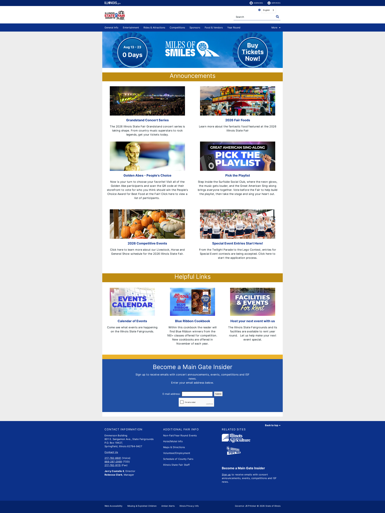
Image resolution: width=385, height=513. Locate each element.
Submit (218, 394)
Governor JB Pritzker (245, 506)
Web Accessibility (114, 506)
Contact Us (111, 452)
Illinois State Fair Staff (176, 464)
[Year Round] (242, 27)
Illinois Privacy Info (189, 506)
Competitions (177, 27)
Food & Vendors (214, 27)
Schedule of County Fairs (178, 458)
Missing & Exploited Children (142, 506)
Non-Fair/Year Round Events (180, 435)
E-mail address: (171, 394)
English (266, 10)
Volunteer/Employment (176, 453)
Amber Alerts (168, 506)
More (274, 27)
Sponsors (194, 27)
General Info (111, 27)
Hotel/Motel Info (173, 441)
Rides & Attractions (154, 27)
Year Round (233, 27)
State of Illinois (272, 506)
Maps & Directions (174, 447)
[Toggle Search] (277, 16)
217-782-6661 (113, 458)
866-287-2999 (113, 461)
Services (275, 3)
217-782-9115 (113, 465)
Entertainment (131, 27)
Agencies (258, 3)
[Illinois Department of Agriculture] (236, 441)
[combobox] (268, 10)
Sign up (226, 474)
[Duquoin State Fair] (233, 453)
